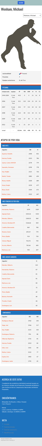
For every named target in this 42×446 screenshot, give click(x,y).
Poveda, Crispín (6, 301)
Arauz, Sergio (6, 185)
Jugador (4, 150)
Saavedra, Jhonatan (8, 167)
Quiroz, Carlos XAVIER (9, 163)
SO (37, 205)
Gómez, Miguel (6, 241)
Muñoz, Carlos (6, 194)
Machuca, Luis (6, 250)
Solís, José (5, 347)
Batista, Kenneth (7, 296)
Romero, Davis (6, 232)
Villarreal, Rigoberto (8, 339)
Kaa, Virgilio (5, 172)
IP (28, 205)
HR (37, 316)
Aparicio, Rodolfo (7, 154)
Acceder (6, 424)
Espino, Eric (5, 356)
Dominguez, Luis (7, 305)
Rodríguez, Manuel (7, 321)
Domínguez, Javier (7, 361)
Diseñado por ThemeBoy (8, 440)
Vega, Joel (5, 325)
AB (30, 150)
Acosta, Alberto (7, 245)
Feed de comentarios (10, 430)
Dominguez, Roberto (8, 334)
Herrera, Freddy (6, 158)
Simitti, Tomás (6, 176)
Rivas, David (5, 189)
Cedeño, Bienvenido (8, 227)
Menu (21, 3)
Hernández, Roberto (8, 209)
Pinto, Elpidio (6, 236)
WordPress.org (8, 432)
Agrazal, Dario (6, 214)
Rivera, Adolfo (6, 180)
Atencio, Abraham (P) (8, 223)
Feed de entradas (9, 427)
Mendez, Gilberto (7, 218)
